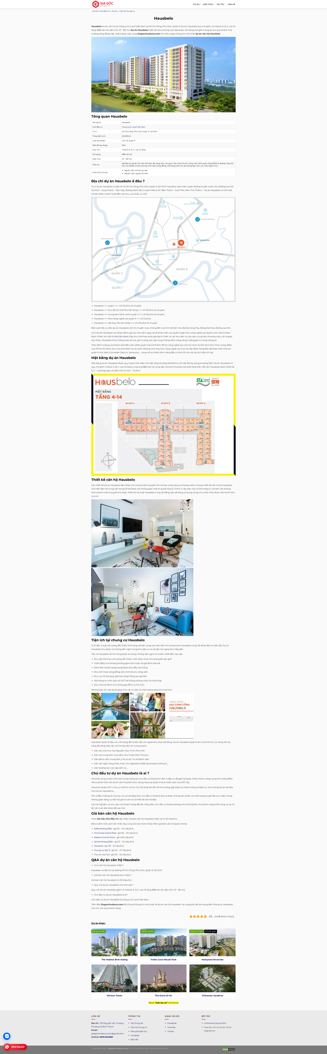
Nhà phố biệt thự (139, 1031)
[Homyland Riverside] (212, 942)
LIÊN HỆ (231, 4)
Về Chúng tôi (137, 1023)
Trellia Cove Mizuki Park (163, 959)
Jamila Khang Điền (103, 841)
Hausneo (98, 846)
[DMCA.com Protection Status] (228, 1049)
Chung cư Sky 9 (102, 850)
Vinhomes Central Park (215, 1023)
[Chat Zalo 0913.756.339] (6, 1036)
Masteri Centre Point (104, 837)
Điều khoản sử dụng (159, 1048)
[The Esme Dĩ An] (163, 978)
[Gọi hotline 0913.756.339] (7, 1047)
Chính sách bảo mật (139, 1048)
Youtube (171, 1027)
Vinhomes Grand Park (105, 833)
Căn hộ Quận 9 (128, 141)
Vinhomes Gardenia (212, 995)
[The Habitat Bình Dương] (114, 942)
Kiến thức (208, 4)
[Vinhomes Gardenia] (212, 978)
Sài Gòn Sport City (124, 336)
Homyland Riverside (212, 959)
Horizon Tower (114, 995)
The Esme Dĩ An (163, 995)
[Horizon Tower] (114, 978)
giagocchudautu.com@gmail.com (107, 1033)
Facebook (172, 1023)
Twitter (170, 1031)
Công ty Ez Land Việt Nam (133, 127)
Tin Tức (220, 4)
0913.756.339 (17, 1047)
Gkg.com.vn (209, 1030)
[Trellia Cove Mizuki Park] (163, 942)
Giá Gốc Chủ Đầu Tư (101, 11)
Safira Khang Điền (103, 828)
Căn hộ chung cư (127, 11)
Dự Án (196, 4)
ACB (143, 763)
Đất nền (134, 1039)
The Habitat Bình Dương (115, 959)
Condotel (135, 1035)
